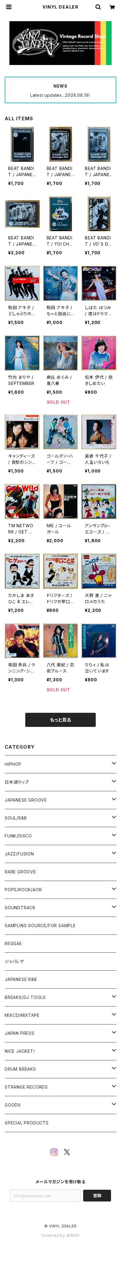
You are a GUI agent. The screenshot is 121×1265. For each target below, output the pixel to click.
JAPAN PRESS (19, 1033)
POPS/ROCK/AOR (23, 889)
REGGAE (13, 943)
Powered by (54, 1235)
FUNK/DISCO (18, 835)
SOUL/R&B (16, 817)
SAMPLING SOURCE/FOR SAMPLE (40, 925)
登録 (97, 1195)
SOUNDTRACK (20, 907)
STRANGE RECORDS (26, 1086)
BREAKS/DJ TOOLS (25, 997)
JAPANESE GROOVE (26, 799)
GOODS (13, 1104)
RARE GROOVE (20, 871)
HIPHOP (13, 764)
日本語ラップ (17, 782)
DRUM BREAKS (20, 1069)
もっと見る (60, 720)
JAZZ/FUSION (19, 853)
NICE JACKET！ (20, 1051)
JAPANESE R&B (21, 979)
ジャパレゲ (14, 961)
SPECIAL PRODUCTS (27, 1122)
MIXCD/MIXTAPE (22, 1015)
